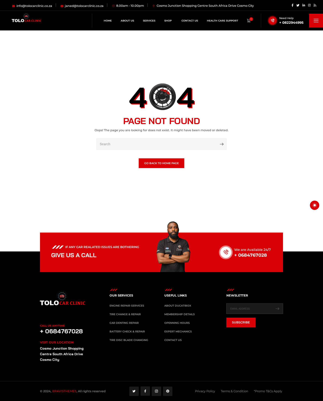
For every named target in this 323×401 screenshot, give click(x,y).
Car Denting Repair (124, 323)
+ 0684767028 (250, 255)
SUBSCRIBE (241, 322)
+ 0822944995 (291, 23)
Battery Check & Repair (127, 331)
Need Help (286, 18)
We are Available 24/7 (252, 250)
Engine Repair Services (127, 305)
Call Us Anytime (52, 325)
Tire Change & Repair (125, 314)
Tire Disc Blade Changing (129, 340)
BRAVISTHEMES (64, 391)
